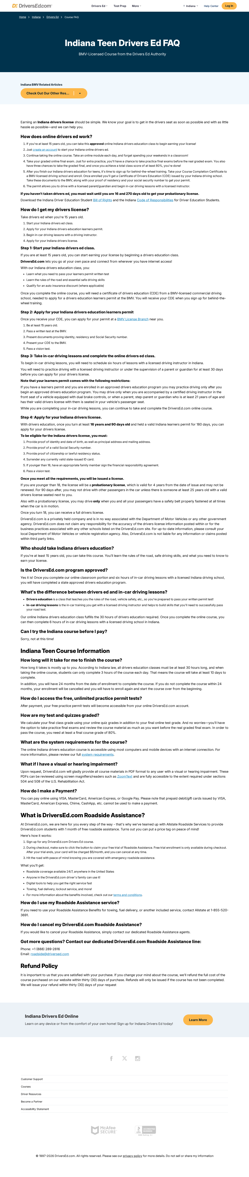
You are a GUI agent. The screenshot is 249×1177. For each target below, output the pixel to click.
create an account (45, 149)
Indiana (36, 16)
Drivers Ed (98, 6)
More (135, 6)
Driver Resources (31, 1094)
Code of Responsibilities (155, 200)
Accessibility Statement (35, 1109)
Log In (229, 5)
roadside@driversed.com (50, 954)
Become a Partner (31, 1101)
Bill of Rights (102, 200)
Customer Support (32, 1079)
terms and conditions (127, 895)
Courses (26, 1086)
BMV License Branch (133, 319)
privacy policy (132, 1156)
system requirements (98, 754)
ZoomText (124, 776)
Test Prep (120, 6)
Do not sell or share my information (189, 1156)
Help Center (211, 5)
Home (22, 16)
